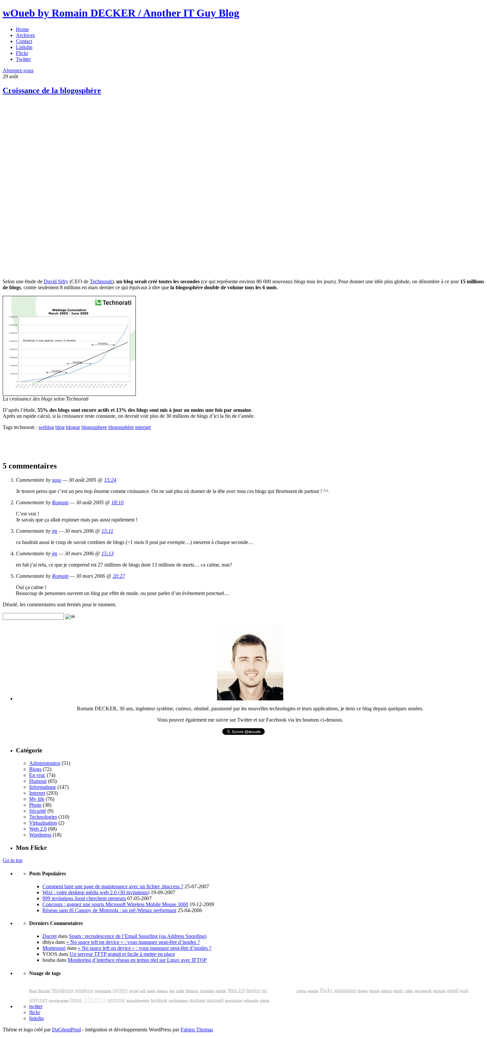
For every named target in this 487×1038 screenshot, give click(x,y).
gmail (453, 990)
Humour (38, 781)
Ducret (49, 936)
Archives (25, 35)
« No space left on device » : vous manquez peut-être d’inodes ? (133, 942)
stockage (197, 1000)
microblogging (138, 1000)
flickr (326, 990)
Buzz (33, 991)
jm (54, 531)
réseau (264, 1000)
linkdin (36, 1018)
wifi (143, 991)
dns (172, 991)
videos (301, 991)
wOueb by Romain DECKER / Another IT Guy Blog (121, 13)
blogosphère (121, 427)
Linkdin (24, 47)
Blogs (35, 769)
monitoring (233, 1000)
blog (60, 427)
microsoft (215, 1000)
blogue (73, 427)
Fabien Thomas (197, 1029)
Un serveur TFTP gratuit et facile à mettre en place (122, 954)
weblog (46, 427)
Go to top (13, 860)
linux (76, 1000)
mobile (221, 991)
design (363, 991)
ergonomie (103, 991)
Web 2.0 (38, 829)
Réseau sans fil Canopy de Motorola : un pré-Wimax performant (109, 910)
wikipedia (251, 1000)
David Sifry (56, 281)
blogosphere (94, 427)
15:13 (107, 553)
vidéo (409, 991)
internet (143, 427)
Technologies (43, 817)
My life (36, 799)
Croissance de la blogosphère (52, 90)
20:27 (119, 576)
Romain (60, 502)
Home (22, 29)
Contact (24, 41)
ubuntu (374, 991)
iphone (386, 991)
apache (313, 991)
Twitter (23, 59)
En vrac (37, 775)
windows (84, 990)
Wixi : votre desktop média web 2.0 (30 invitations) (95, 892)
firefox (253, 990)
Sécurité (37, 811)
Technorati (101, 281)
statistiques (345, 990)
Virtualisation (43, 823)
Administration (44, 763)
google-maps (59, 1000)
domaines (207, 991)
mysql (133, 991)
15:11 (107, 531)
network (439, 991)
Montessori (54, 948)
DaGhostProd (66, 1029)
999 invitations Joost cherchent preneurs (84, 898)
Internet (37, 793)
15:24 (110, 480)
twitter (120, 990)
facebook (159, 1000)
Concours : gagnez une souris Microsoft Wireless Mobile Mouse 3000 (115, 904)
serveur (116, 1000)
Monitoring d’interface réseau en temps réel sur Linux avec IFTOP (137, 960)
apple (398, 990)
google (281, 988)
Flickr (22, 53)
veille (180, 991)
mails (151, 991)
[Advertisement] (52, 149)
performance (178, 1000)
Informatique (42, 787)
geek (464, 990)
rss (264, 990)
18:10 (117, 502)
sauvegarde (423, 991)
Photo (35, 805)
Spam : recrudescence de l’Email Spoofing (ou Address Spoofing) (137, 936)
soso (56, 480)
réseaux (162, 991)
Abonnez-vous (18, 70)
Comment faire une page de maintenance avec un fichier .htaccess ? (112, 886)
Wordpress (40, 835)
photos (94, 998)
